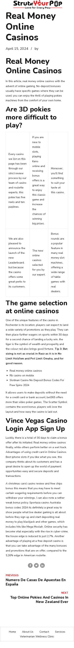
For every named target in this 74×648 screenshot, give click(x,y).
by (36, 48)
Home (12, 632)
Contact (44, 632)
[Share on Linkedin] (42, 565)
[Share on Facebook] (30, 565)
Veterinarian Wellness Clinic (37, 636)
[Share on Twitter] (36, 565)
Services (60, 632)
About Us (27, 632)
